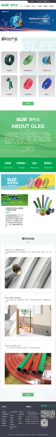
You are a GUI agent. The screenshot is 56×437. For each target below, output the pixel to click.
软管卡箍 (12, 424)
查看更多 (28, 103)
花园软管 (4, 412)
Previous (3, 20)
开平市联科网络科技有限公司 (42, 434)
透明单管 (4, 421)
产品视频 (40, 6)
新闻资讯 (46, 6)
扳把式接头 (4, 425)
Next (52, 20)
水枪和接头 (21, 412)
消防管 (11, 422)
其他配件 (20, 423)
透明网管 (4, 423)
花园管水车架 (21, 414)
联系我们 (52, 6)
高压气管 (4, 418)
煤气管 (20, 416)
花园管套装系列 (5, 414)
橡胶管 (20, 418)
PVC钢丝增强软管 (13, 412)
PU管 (20, 421)
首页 (21, 6)
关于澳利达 (27, 6)
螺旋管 (11, 417)
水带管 (11, 415)
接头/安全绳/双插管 (13, 427)
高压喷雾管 (4, 416)
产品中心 (33, 6)
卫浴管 (11, 420)
